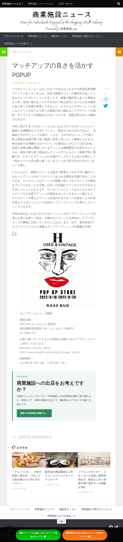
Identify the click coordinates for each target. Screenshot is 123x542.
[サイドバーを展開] (4, 51)
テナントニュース (14, 36)
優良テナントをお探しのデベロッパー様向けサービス (38, 535)
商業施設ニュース (37, 36)
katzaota (19, 83)
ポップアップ (24, 437)
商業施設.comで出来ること (18, 43)
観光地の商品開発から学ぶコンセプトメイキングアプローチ (59, 475)
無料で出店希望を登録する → (34, 413)
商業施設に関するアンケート (87, 36)
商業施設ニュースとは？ (41, 3)
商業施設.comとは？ (13, 3)
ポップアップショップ (42, 437)
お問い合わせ (65, 3)
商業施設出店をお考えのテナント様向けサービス (85, 535)
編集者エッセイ (59, 36)
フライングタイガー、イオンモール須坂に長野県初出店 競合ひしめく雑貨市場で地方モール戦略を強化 (92, 479)
